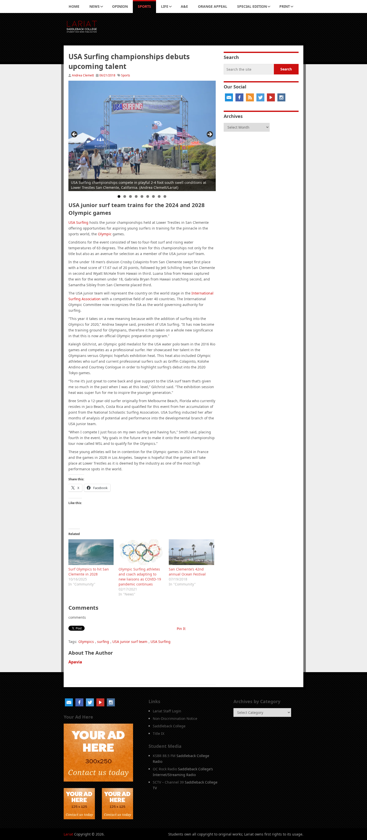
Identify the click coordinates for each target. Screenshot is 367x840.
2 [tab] (124, 196)
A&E (184, 6)
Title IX (158, 733)
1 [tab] (119, 196)
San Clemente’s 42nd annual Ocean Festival (187, 571)
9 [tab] (165, 196)
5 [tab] (142, 196)
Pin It (181, 628)
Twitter (260, 97)
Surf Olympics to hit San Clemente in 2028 (88, 571)
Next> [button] (209, 134)
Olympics (86, 641)
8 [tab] (159, 196)
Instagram (281, 97)
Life (164, 6)
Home (74, 6)
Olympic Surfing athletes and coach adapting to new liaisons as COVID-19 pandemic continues (140, 576)
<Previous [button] (74, 134)
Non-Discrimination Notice (175, 718)
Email (229, 97)
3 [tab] (130, 196)
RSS (250, 97)
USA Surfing (78, 222)
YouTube (271, 97)
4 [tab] (136, 196)
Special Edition (252, 6)
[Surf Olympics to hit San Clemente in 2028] (91, 552)
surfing (103, 641)
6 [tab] (147, 196)
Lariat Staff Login (167, 711)
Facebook (239, 97)
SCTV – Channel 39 (168, 782)
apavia (75, 662)
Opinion (120, 6)
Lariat (68, 834)
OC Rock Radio (165, 769)
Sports (144, 6)
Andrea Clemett (83, 75)
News (94, 6)
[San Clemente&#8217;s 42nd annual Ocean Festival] (191, 552)
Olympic (105, 234)
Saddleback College (169, 726)
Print (284, 6)
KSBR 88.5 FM (164, 755)
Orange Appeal (212, 6)
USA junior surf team (129, 641)
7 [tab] (153, 196)
